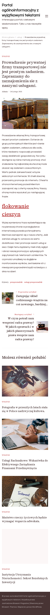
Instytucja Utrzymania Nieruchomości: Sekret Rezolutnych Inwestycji (25, 578)
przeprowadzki (16, 282)
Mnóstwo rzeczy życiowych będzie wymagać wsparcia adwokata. (24, 519)
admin (5, 91)
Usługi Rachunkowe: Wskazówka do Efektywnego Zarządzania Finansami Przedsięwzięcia (25, 464)
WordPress (37, 607)
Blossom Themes (9, 607)
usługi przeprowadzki (33, 282)
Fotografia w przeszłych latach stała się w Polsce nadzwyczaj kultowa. (24, 409)
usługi (6, 56)
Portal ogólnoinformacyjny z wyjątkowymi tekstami (21, 10)
